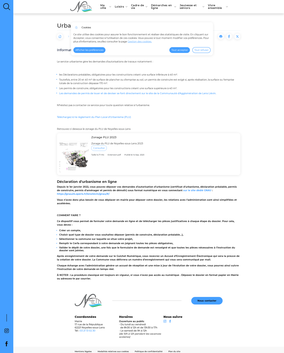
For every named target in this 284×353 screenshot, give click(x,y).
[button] (221, 36)
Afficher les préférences (89, 50)
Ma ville (103, 7)
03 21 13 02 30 (87, 330)
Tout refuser (201, 50)
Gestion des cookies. (140, 41)
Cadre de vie (137, 7)
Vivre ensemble (215, 7)
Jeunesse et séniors (188, 7)
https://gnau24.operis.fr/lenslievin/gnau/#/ (83, 194)
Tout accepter (179, 50)
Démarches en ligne (161, 7)
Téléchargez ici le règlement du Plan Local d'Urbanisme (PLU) (94, 117)
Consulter (99, 148)
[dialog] (142, 38)
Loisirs (119, 6)
